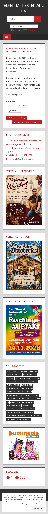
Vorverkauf (11, 416)
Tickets (31, 409)
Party (28, 399)
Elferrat (10, 378)
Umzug (9, 412)
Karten (29, 392)
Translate (32, 29)
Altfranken (22, 371)
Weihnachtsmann (34, 416)
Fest (24, 382)
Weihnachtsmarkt (14, 419)
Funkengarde (26, 385)
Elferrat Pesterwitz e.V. (24, 8)
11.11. (9, 371)
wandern (21, 416)
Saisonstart (27, 405)
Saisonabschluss (14, 405)
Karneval (20, 392)
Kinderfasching (13, 395)
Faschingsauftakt (14, 382)
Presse (13, 402)
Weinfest (26, 419)
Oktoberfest (12, 399)
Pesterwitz (36, 399)
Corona (10, 375)
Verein (30, 412)
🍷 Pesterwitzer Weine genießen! (25, 148)
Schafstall (22, 409)
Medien (35, 395)
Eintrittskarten (29, 375)
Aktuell (28, 52)
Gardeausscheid (13, 388)
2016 (14, 371)
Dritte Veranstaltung (17, 118)
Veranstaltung (20, 412)
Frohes (17, 385)
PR (8, 402)
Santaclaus (11, 409)
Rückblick (29, 402)
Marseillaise (26, 395)
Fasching (36, 378)
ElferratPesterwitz (23, 378)
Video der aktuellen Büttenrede (26, 122)
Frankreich (32, 382)
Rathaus (20, 402)
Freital (9, 385)
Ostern (21, 399)
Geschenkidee (27, 388)
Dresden (18, 375)
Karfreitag (11, 392)
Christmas (33, 371)
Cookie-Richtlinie (33, 504)
